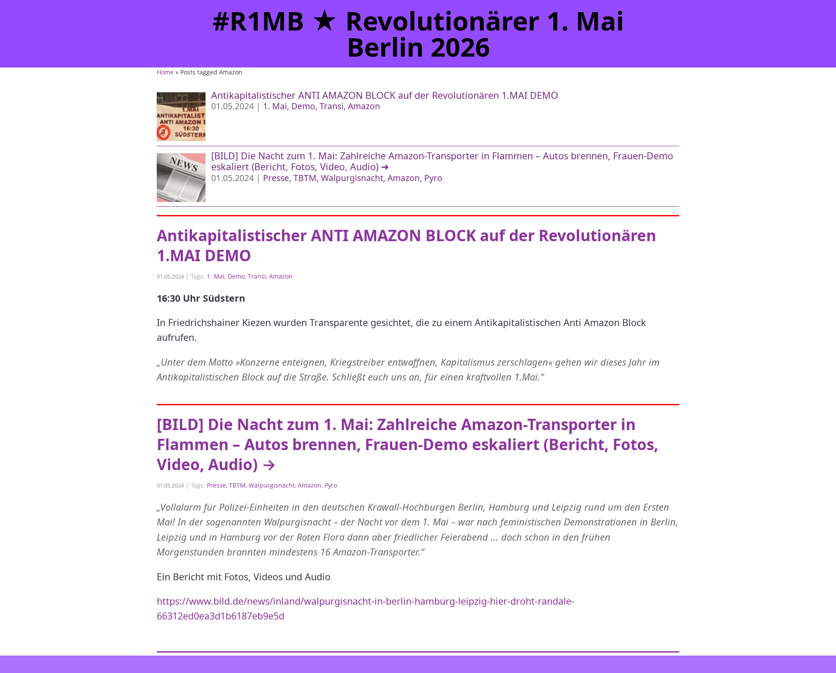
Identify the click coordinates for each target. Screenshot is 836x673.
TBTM (305, 178)
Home (165, 72)
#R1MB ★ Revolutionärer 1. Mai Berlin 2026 (418, 33)
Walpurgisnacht (352, 178)
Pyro (433, 178)
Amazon (364, 106)
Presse (276, 178)
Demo (303, 106)
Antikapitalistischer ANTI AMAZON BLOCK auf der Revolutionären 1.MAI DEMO (384, 95)
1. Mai (275, 106)
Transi (332, 106)
